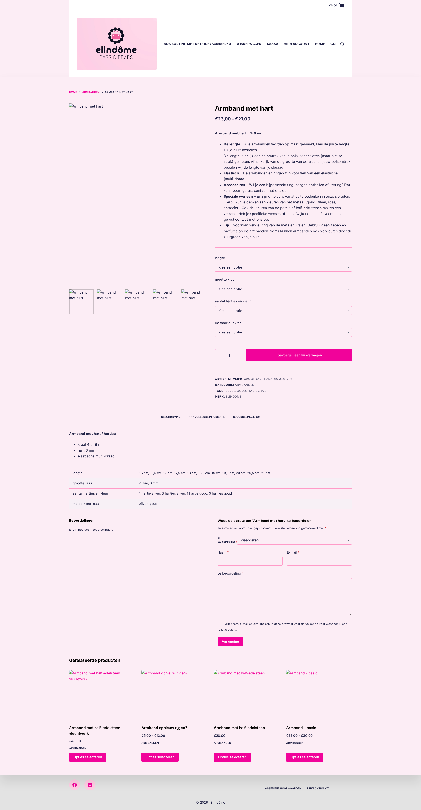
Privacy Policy (318, 788)
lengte (220, 258)
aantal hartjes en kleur (233, 301)
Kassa (272, 44)
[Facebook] (74, 784)
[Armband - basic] (319, 695)
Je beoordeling (231, 573)
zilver (263, 390)
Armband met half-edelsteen (239, 728)
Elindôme (234, 396)
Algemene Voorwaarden (283, 788)
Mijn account (296, 44)
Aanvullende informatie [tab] (207, 416)
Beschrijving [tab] (171, 416)
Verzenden (230, 642)
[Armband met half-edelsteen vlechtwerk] (102, 695)
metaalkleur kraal (229, 323)
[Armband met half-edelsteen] (247, 695)
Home (320, 44)
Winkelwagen (248, 44)
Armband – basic (301, 728)
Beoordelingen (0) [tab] (246, 416)
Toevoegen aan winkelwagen (299, 355)
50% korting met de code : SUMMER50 (197, 44)
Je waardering (227, 540)
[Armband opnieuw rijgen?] (174, 695)
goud (241, 390)
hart (252, 390)
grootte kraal (225, 279)
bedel (230, 390)
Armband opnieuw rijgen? (164, 728)
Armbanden (245, 385)
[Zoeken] (342, 44)
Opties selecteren (87, 757)
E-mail (293, 552)
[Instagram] (89, 784)
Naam (223, 552)
